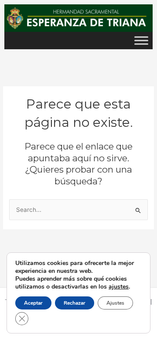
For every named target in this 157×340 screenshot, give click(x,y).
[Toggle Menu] (141, 40)
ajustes (119, 287)
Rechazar (74, 302)
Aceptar (33, 302)
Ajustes (115, 302)
